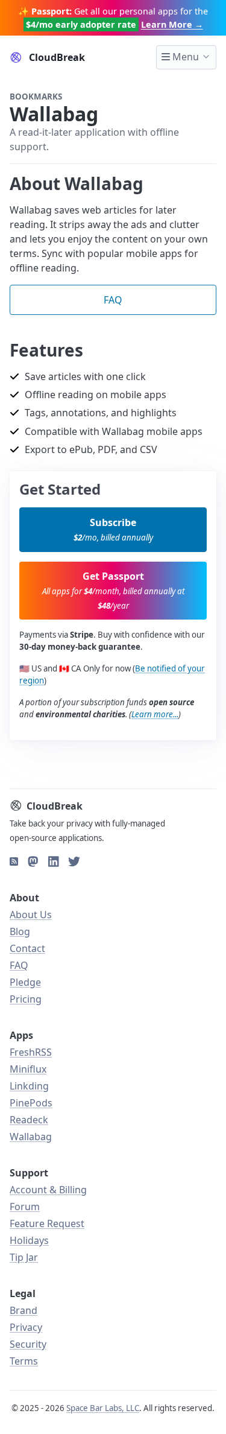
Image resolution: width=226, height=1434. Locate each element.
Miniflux (28, 1069)
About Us (31, 914)
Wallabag (31, 1136)
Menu (184, 56)
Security (28, 1344)
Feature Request (47, 1223)
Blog (20, 931)
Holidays (29, 1240)
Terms (24, 1361)
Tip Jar (24, 1257)
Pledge (25, 982)
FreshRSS (31, 1052)
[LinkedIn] (53, 861)
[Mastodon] (33, 861)
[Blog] (14, 861)
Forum (25, 1206)
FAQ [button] (113, 299)
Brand (23, 1310)
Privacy (26, 1327)
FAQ (19, 965)
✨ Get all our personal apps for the (113, 17)
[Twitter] (74, 861)
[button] (113, 529)
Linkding (29, 1086)
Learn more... (154, 714)
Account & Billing (48, 1189)
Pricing (26, 999)
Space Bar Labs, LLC (102, 1408)
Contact (27, 948)
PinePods (31, 1102)
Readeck (29, 1119)
